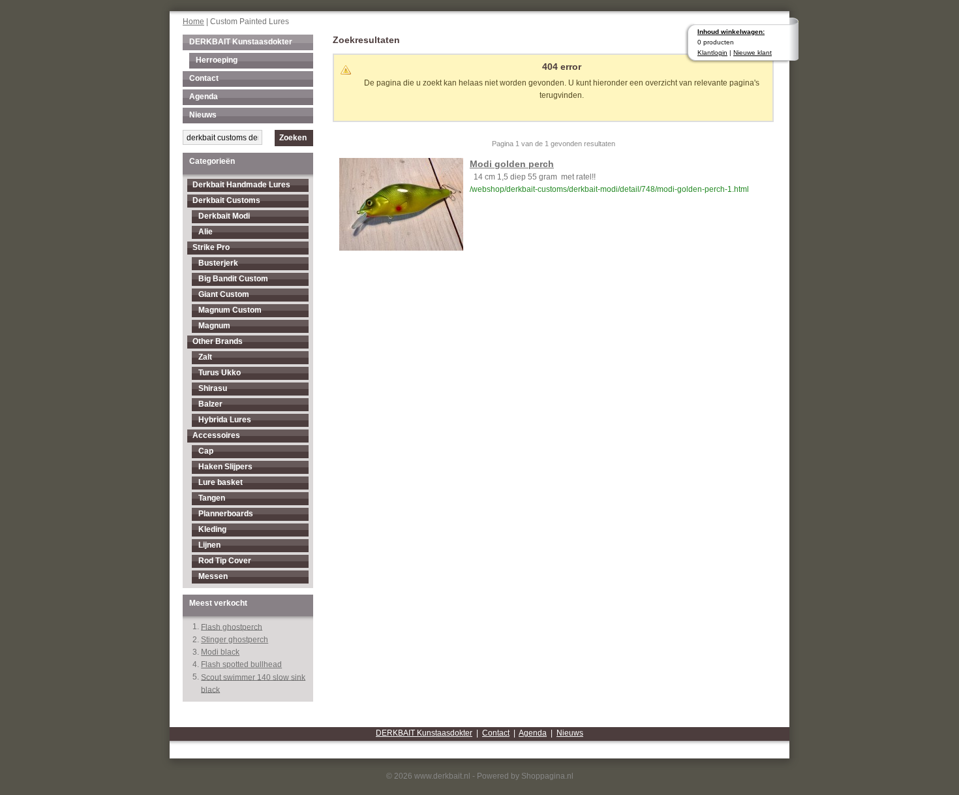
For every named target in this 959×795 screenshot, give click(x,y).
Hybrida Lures (224, 419)
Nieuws (203, 114)
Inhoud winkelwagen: (731, 31)
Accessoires (216, 435)
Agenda (203, 96)
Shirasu (212, 388)
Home (193, 21)
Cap (205, 451)
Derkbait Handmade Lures (241, 184)
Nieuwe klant (752, 52)
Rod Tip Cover (224, 560)
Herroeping (216, 60)
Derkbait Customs (226, 200)
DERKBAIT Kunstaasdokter (240, 41)
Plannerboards (225, 513)
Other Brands (217, 341)
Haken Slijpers (225, 466)
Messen (213, 576)
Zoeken (293, 137)
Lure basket (220, 482)
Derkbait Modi (224, 216)
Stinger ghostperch (234, 639)
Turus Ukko (219, 372)
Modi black (220, 652)
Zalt (205, 357)
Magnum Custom (230, 310)
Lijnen (209, 545)
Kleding (212, 529)
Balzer (210, 404)
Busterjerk (218, 263)
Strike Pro (211, 247)
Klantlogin (712, 52)
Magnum (214, 325)
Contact (204, 78)
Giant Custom (223, 294)
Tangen (211, 498)
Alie (205, 231)
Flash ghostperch (231, 626)
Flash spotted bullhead (241, 664)
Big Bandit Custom (233, 278)
